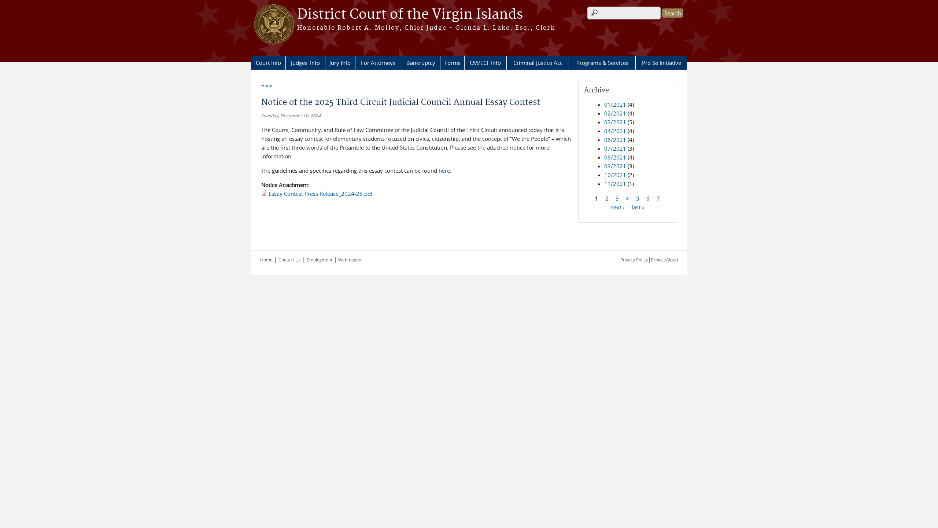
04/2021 (615, 131)
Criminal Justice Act (537, 62)
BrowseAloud (664, 260)
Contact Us (289, 260)
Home (267, 85)
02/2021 (615, 113)
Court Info (268, 62)
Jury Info (340, 62)
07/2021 (615, 148)
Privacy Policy (634, 260)
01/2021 (615, 104)
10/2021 (615, 175)
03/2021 (615, 122)
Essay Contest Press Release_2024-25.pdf (321, 193)
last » (638, 206)
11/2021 (615, 183)
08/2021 (615, 157)
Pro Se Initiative (661, 62)
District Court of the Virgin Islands (410, 14)
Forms (452, 62)
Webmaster (350, 260)
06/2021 (615, 139)
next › (617, 206)
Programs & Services (602, 62)
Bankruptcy (420, 62)
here (444, 170)
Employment (319, 260)
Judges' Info (305, 62)
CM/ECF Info (485, 62)
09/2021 (615, 166)
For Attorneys (378, 62)
